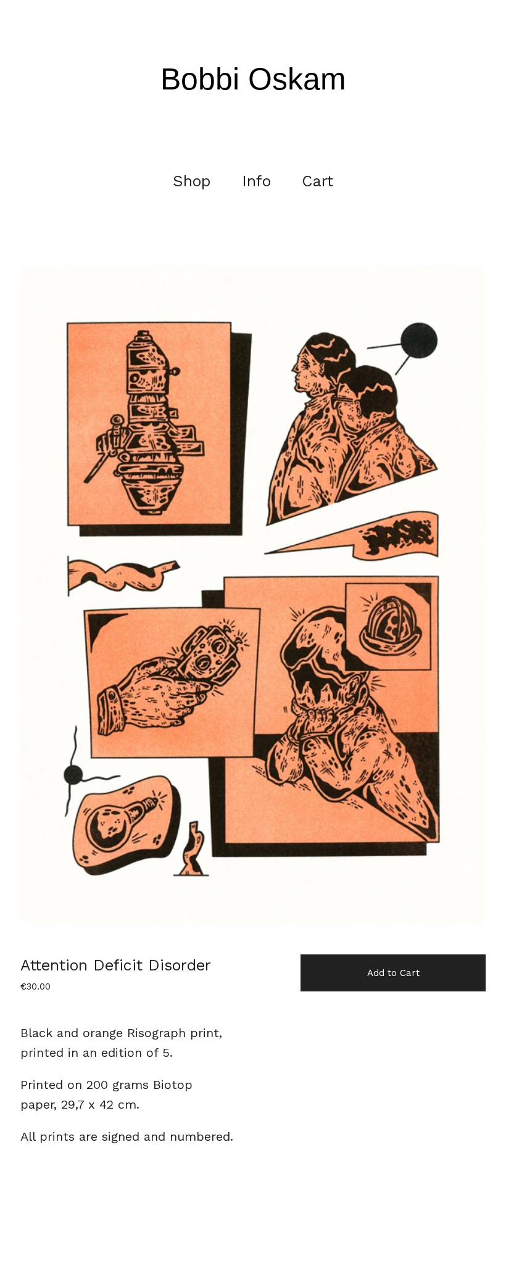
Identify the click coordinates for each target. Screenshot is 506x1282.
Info (256, 181)
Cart (320, 181)
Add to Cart (393, 972)
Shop (192, 181)
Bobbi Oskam (253, 79)
